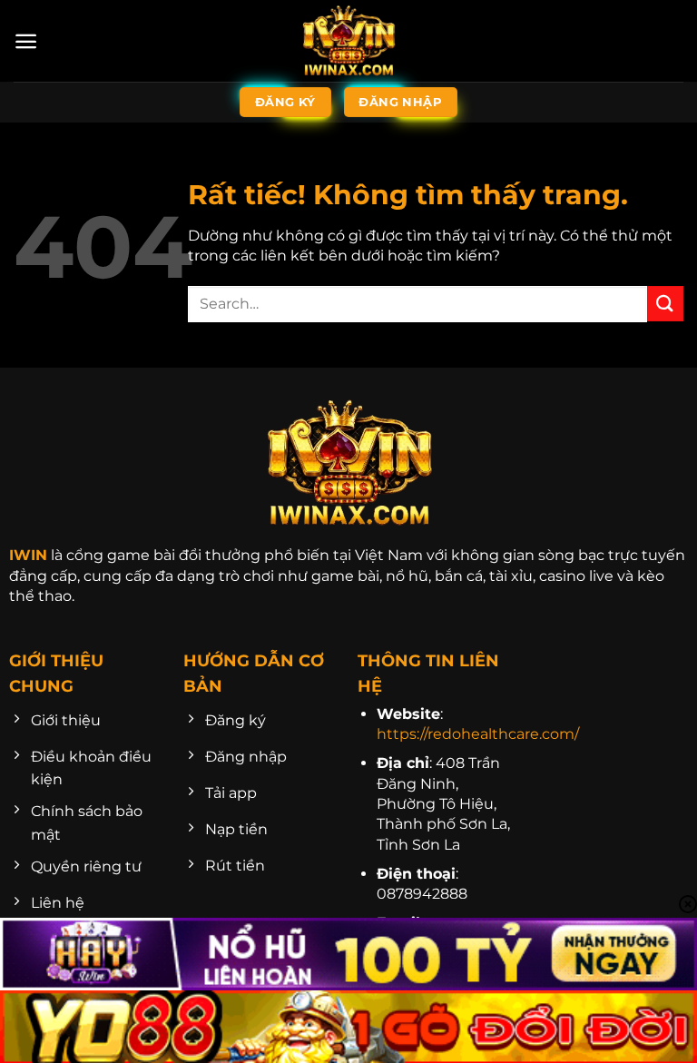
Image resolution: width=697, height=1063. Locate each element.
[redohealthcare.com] (348, 41)
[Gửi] (665, 303)
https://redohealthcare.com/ (478, 734)
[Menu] (26, 41)
